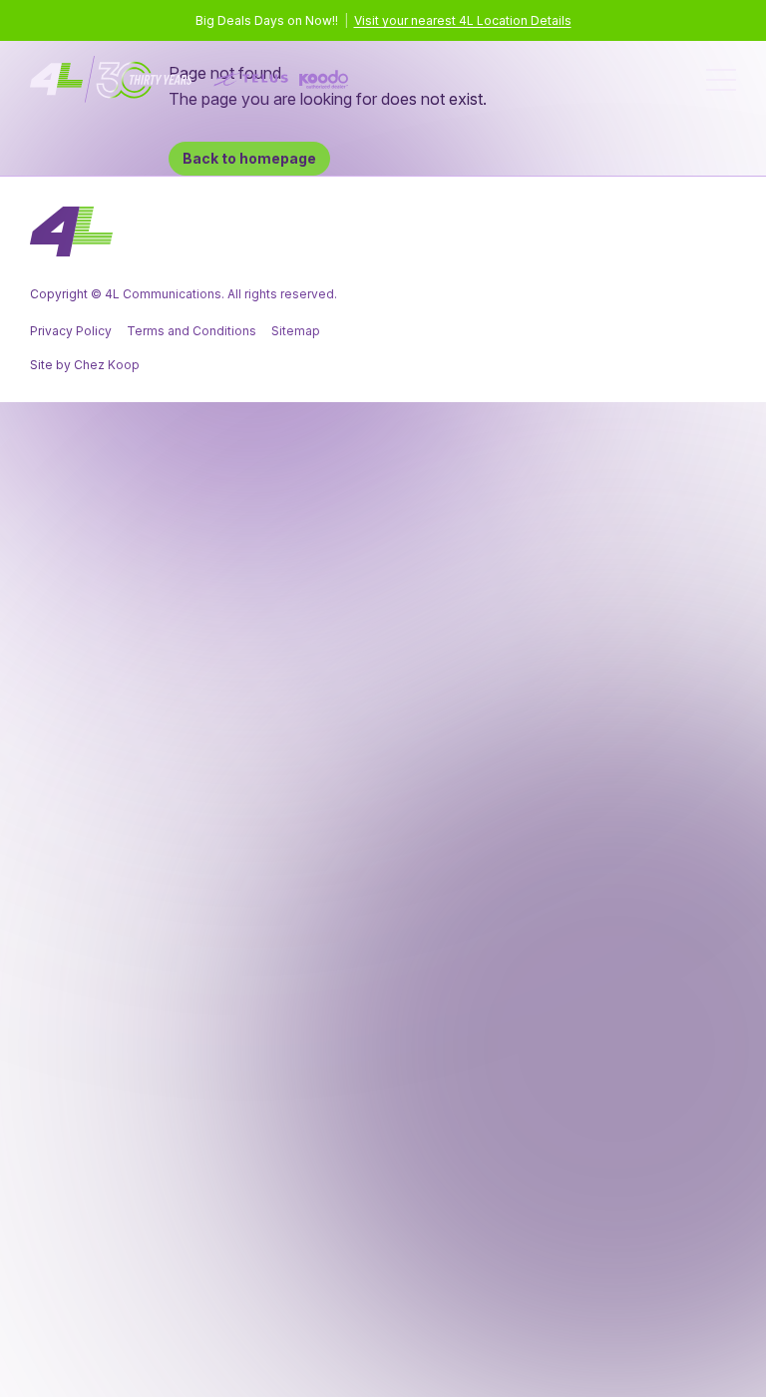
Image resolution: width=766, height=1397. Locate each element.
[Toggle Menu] (721, 80)
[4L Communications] (189, 79)
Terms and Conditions (191, 330)
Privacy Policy (71, 330)
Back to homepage (249, 158)
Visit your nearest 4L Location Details (463, 20)
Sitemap (295, 330)
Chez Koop (107, 364)
